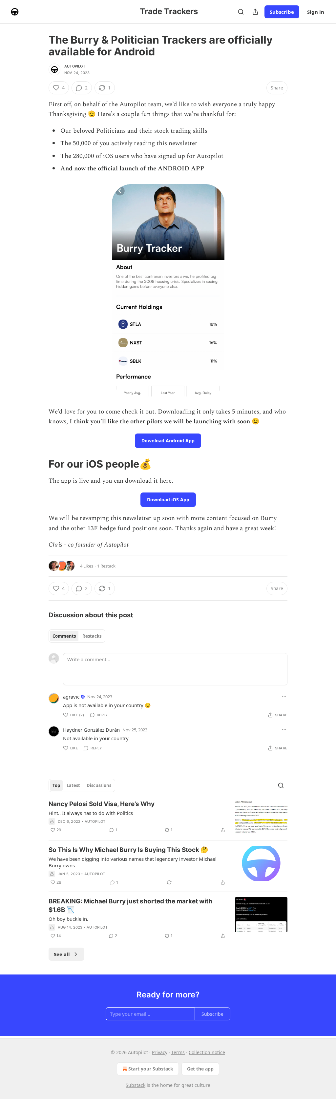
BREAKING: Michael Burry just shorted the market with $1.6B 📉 (130, 905)
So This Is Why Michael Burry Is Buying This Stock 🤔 (128, 850)
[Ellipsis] (284, 696)
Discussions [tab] (99, 785)
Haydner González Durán (91, 729)
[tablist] (77, 636)
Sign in (315, 12)
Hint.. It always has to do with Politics (91, 813)
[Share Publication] (255, 11)
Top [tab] (56, 785)
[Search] (240, 11)
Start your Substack (150, 1069)
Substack (135, 1085)
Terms (178, 1052)
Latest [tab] (73, 785)
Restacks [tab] (91, 636)
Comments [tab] (64, 636)
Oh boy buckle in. (68, 919)
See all (62, 954)
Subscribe (282, 12)
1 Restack (106, 566)
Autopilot (74, 66)
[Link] (39, 464)
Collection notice (207, 1052)
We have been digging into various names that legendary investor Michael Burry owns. (133, 862)
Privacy (159, 1052)
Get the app (200, 1069)
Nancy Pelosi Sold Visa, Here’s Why (102, 804)
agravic (71, 696)
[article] (168, 817)
